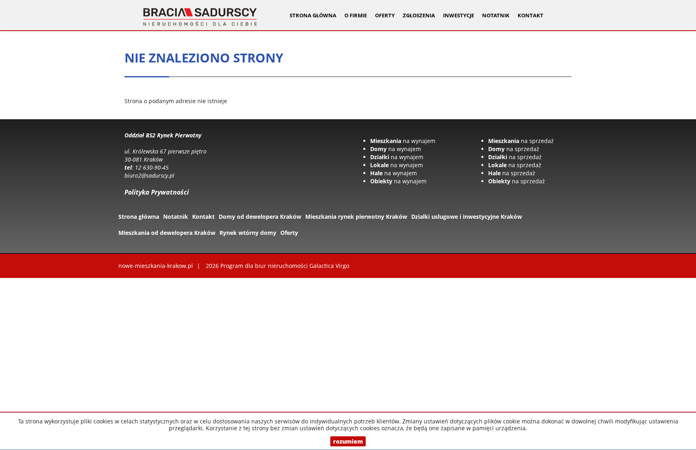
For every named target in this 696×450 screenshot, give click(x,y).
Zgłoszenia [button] (419, 15)
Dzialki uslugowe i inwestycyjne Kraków (466, 216)
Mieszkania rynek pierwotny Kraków (356, 216)
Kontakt (530, 15)
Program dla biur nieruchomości (264, 266)
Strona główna (313, 15)
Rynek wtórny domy (248, 232)
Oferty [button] (385, 15)
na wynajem (402, 141)
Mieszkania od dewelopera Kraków (166, 232)
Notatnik (496, 15)
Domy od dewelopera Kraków (260, 216)
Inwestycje (458, 15)
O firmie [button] (355, 15)
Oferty (289, 232)
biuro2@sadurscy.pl (149, 175)
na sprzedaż (521, 141)
